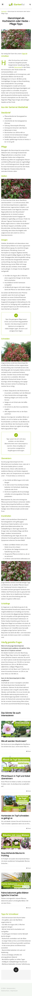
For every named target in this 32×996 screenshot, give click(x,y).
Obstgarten (7, 846)
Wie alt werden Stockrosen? (13, 741)
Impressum (14, 991)
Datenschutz (5, 991)
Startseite (3, 11)
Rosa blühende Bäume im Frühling (13, 854)
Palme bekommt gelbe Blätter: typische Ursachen (15, 894)
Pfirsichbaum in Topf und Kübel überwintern (15, 777)
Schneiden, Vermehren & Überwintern (14, 767)
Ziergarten (7, 734)
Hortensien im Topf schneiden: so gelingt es (15, 816)
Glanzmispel (18, 67)
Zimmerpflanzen (17, 886)
